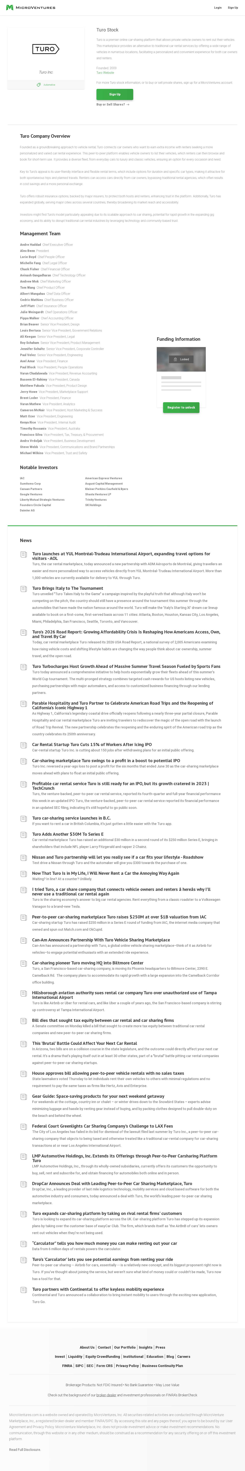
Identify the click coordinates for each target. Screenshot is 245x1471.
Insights (145, 1347)
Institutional (133, 1357)
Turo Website (105, 73)
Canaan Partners (31, 489)
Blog (170, 1357)
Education (155, 1357)
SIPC (79, 1366)
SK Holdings (93, 505)
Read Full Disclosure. (25, 1450)
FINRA (67, 1366)
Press (160, 1347)
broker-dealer (106, 1395)
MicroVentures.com (24, 1415)
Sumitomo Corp (30, 483)
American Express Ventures (103, 478)
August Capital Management (104, 483)
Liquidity (75, 1357)
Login (218, 7)
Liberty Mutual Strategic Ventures (42, 499)
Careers (183, 1357)
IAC (22, 478)
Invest (60, 1357)
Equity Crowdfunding (103, 1357)
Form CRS (104, 1366)
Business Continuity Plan (162, 1366)
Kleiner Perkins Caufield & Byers (106, 489)
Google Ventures (31, 494)
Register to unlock (181, 407)
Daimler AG (27, 510)
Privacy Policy (127, 1366)
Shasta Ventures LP (98, 494)
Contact (104, 1347)
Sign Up (233, 7)
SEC (90, 1366)
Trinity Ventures (96, 499)
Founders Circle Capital (35, 505)
